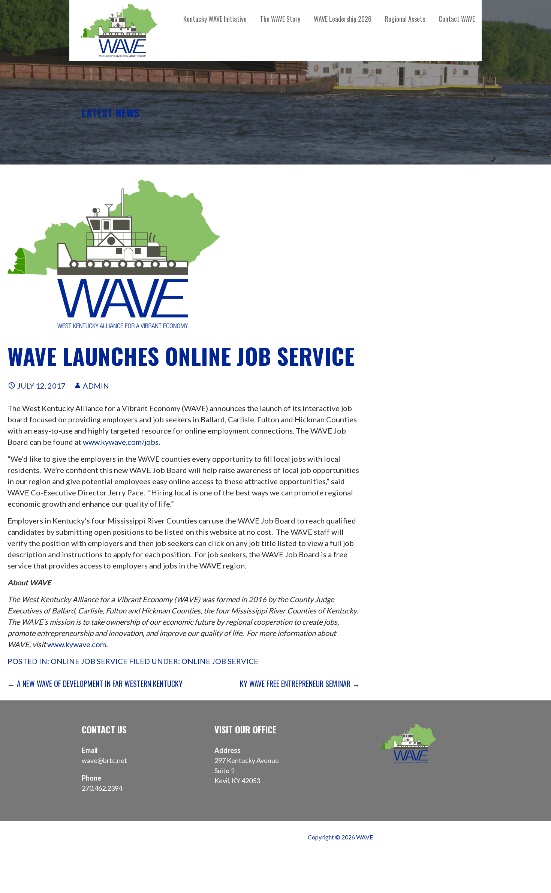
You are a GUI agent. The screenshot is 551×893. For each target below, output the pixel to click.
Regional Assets (405, 19)
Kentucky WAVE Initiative (215, 19)
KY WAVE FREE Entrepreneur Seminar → (300, 683)
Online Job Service (89, 661)
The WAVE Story (280, 19)
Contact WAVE (457, 19)
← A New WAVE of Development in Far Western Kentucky (95, 683)
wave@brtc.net (104, 760)
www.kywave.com (76, 644)
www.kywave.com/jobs (121, 441)
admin (96, 385)
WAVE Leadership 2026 (342, 19)
